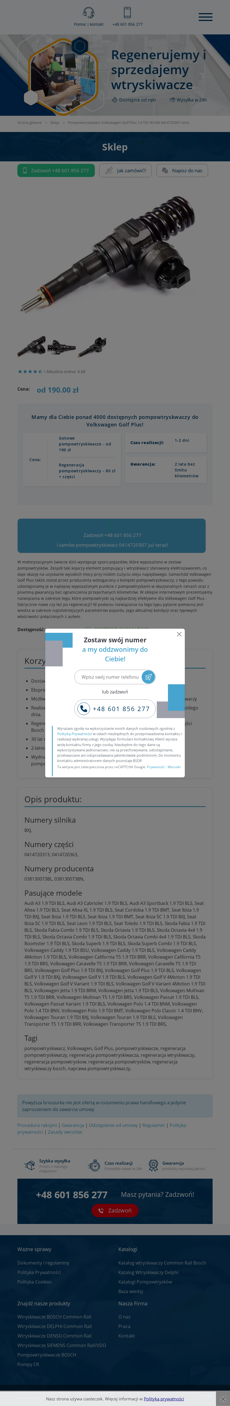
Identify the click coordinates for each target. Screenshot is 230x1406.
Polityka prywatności (164, 1399)
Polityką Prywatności (74, 733)
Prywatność (156, 767)
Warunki (174, 767)
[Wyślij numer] (148, 677)
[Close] (179, 634)
